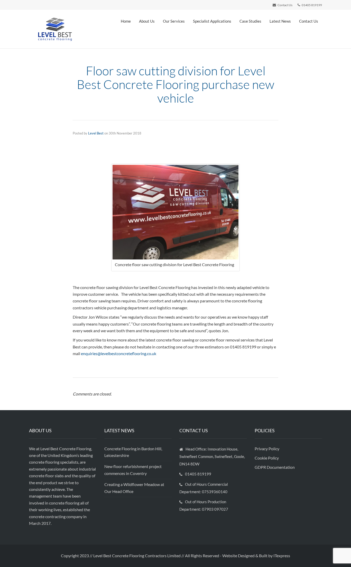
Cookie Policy (267, 457)
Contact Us (308, 21)
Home (126, 21)
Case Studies (250, 21)
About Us (147, 21)
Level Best (96, 133)
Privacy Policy (267, 448)
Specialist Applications (212, 21)
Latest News (280, 21)
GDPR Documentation (275, 467)
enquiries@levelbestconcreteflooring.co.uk (118, 353)
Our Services (174, 21)
